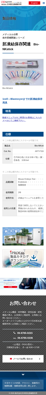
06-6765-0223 (25, 333)
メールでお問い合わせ (23, 359)
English (34, 3)
